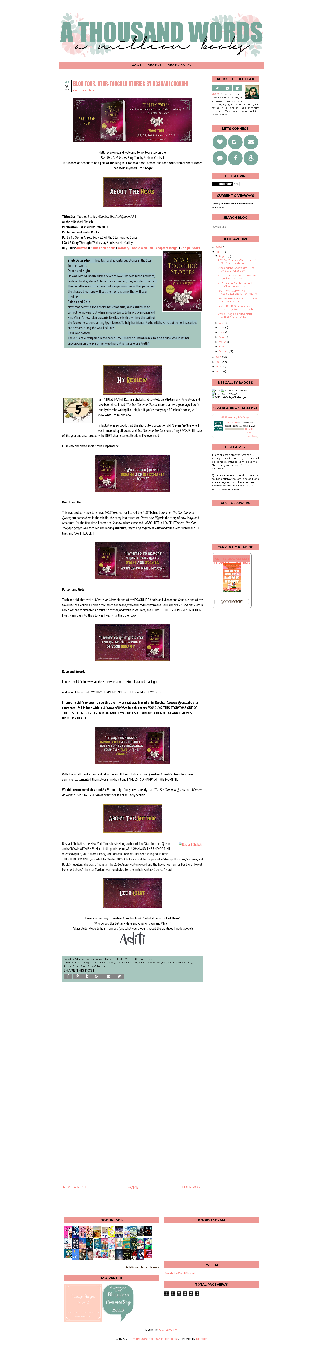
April (222, 336)
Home (136, 65)
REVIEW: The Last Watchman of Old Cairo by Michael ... (236, 262)
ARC (80, 962)
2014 (219, 371)
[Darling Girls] (69, 1257)
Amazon (81, 247)
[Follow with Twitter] (217, 88)
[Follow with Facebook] (235, 158)
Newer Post (75, 1187)
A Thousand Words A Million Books (155, 1339)
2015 (219, 366)
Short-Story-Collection (93, 966)
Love (158, 962)
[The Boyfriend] (98, 1257)
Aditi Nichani (231, 422)
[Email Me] (237, 88)
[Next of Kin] (149, 1234)
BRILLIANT (101, 962)
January (224, 351)
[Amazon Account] (251, 158)
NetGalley (187, 962)
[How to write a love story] (232, 590)
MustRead (175, 962)
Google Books (190, 247)
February (224, 346)
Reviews (154, 65)
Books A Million (142, 247)
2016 (219, 361)
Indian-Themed (147, 962)
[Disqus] (132, 1037)
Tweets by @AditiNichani (179, 1273)
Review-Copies (71, 966)
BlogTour (89, 962)
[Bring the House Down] (149, 1257)
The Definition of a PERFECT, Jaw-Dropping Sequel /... (238, 300)
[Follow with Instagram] (227, 88)
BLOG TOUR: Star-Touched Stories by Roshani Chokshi (235, 308)
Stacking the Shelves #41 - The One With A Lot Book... (236, 269)
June (222, 327)
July (221, 322)
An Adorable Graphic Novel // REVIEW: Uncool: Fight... (235, 285)
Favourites (131, 962)
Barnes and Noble (102, 247)
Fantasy (120, 962)
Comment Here (83, 90)
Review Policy (179, 65)
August (223, 256)
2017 (219, 357)
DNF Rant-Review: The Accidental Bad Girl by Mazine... (238, 292)
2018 (74, 962)
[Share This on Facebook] (68, 976)
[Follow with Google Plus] (235, 142)
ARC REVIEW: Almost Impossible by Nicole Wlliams (237, 277)
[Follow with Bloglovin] (220, 142)
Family (111, 962)
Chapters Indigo (167, 247)
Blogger (201, 1339)
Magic (165, 962)
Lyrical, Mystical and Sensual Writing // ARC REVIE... (235, 315)
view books (252, 436)
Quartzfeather (168, 1329)
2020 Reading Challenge (235, 417)
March (223, 341)
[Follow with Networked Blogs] (220, 158)
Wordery (123, 247)
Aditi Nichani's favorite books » (142, 1267)
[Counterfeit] (105, 1257)
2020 (219, 247)
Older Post (190, 1187)
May (221, 332)
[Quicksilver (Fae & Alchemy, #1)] (142, 1234)
